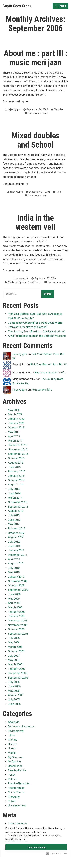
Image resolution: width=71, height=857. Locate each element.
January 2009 (16, 616)
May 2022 (14, 410)
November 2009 (17, 581)
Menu (60, 6)
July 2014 (14, 489)
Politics (12, 779)
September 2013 (18, 506)
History (12, 744)
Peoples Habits (17, 770)
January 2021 (16, 423)
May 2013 (14, 524)
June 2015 (14, 467)
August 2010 (15, 563)
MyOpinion (21, 282)
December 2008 (17, 620)
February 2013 (16, 528)
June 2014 (14, 493)
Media (11, 282)
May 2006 (14, 690)
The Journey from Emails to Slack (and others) (36, 331)
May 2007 (14, 660)
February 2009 (16, 611)
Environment (15, 731)
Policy (11, 774)
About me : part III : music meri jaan (35, 58)
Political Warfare (41, 389)
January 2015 (16, 475)
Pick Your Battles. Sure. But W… (49, 364)
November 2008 (17, 625)
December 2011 (17, 554)
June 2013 (14, 519)
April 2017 (14, 436)
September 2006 (18, 677)
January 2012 (16, 550)
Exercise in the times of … (50, 372)
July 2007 (14, 655)
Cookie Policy (18, 839)
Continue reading (13, 102)
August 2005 (15, 695)
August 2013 (15, 510)
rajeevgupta (14, 109)
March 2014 (15, 497)
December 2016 (17, 445)
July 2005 (14, 699)
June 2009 (14, 594)
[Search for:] (22, 293)
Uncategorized (17, 805)
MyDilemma (15, 757)
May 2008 (14, 642)
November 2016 (17, 449)
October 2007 (16, 651)
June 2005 (14, 704)
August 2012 (15, 537)
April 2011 (14, 559)
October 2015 (16, 458)
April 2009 (14, 603)
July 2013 (14, 515)
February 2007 (16, 668)
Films (58, 191)
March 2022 (15, 414)
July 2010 (14, 568)
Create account (17, 823)
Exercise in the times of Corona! (27, 327)
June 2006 (14, 686)
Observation (15, 766)
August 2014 (15, 484)
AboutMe (59, 109)
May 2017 (14, 432)
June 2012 (14, 546)
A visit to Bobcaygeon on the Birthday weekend (37, 335)
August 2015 (15, 462)
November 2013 (17, 502)
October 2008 (16, 629)
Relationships (16, 787)
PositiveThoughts (18, 783)
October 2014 (16, 480)
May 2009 (14, 598)
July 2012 (14, 541)
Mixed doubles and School (35, 140)
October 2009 (16, 585)
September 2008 (18, 633)
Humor (12, 748)
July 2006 (14, 681)
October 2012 (16, 532)
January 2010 (16, 576)
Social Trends (35, 282)
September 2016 (18, 453)
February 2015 (16, 471)
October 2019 (16, 427)
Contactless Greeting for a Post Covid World (35, 322)
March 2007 (15, 664)
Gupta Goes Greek (17, 6)
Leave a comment (37, 113)
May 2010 (14, 572)
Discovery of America (21, 726)
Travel (11, 801)
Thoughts (14, 796)
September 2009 (18, 589)
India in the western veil (35, 222)
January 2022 (16, 418)
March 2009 (15, 607)
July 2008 (14, 638)
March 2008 (15, 646)
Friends (12, 739)
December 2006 (17, 673)
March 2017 (15, 440)
